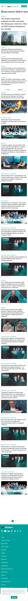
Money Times (4, 578)
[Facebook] (20, 531)
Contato (3, 584)
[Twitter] (18, 531)
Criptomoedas (5, 546)
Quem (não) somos (6, 581)
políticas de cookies (6, 594)
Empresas (3, 549)
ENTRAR (24, 6)
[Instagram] (2, 531)
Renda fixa (4, 559)
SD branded (4, 572)
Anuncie (3, 575)
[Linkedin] (9, 531)
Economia (3, 556)
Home (2, 537)
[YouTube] (5, 531)
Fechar (14, 597)
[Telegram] (15, 531)
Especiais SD (4, 565)
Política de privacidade (7, 587)
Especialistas (4, 562)
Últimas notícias (5, 540)
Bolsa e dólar (4, 543)
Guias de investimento (7, 568)
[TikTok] (12, 531)
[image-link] (14, 106)
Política (3, 553)
